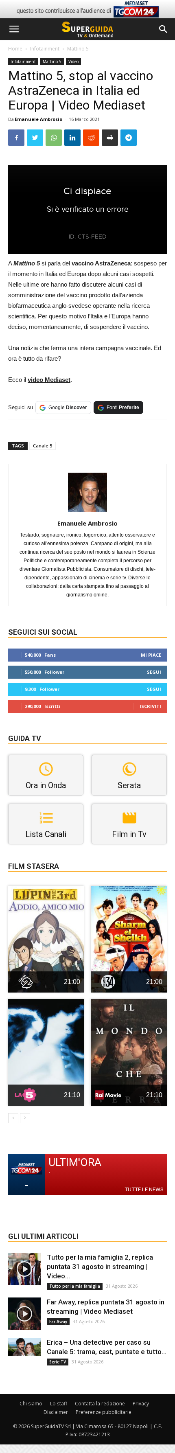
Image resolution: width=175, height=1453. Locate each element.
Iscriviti (150, 706)
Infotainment (44, 48)
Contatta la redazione (100, 1403)
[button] (163, 29)
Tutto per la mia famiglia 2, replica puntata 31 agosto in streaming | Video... (100, 1266)
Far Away (58, 1321)
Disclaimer (56, 1412)
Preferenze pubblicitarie (103, 1412)
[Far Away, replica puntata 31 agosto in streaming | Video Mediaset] (24, 1313)
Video (73, 61)
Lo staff (58, 1403)
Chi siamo (31, 1403)
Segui (154, 672)
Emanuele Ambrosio (38, 119)
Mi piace (151, 655)
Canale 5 (42, 446)
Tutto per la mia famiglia (74, 1286)
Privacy (141, 1403)
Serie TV (57, 1362)
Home (15, 48)
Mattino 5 (78, 48)
